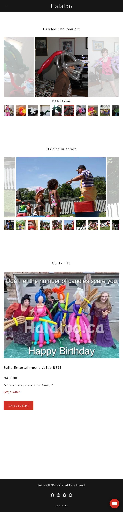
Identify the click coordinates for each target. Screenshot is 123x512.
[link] (61, 7)
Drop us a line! (18, 405)
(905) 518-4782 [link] (12, 392)
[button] (12, 6)
